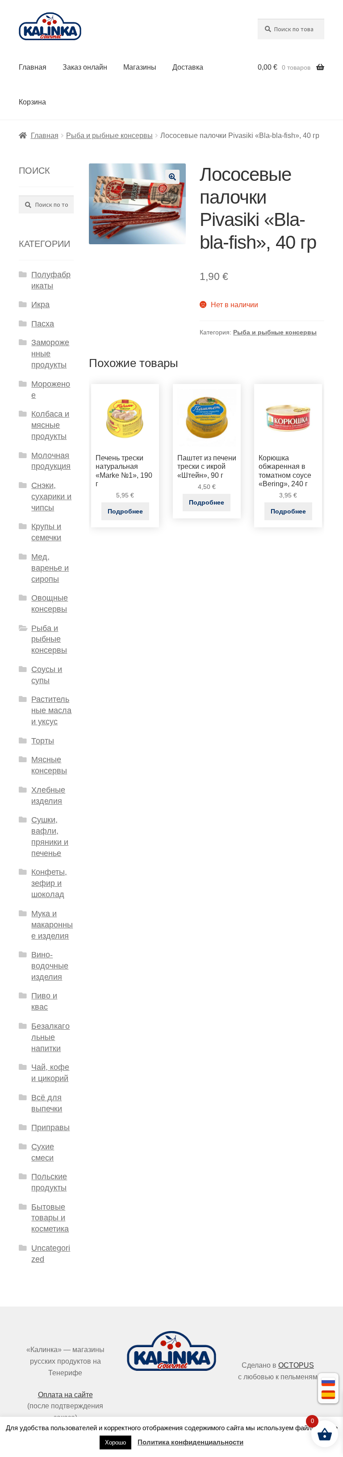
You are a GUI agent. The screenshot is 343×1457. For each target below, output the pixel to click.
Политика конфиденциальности (190, 1442)
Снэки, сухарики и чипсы (51, 496)
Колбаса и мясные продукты (50, 425)
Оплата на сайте (65, 1395)
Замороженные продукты (50, 353)
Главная (32, 67)
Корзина (32, 102)
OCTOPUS (296, 1365)
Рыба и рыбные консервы (109, 135)
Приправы (50, 1127)
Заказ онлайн (85, 67)
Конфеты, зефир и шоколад (49, 883)
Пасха (42, 323)
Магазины (139, 67)
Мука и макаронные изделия (52, 924)
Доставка (187, 67)
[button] (172, 177)
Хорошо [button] (115, 1442)
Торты (42, 740)
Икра (40, 304)
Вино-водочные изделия (49, 965)
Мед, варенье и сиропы (50, 568)
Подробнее (125, 511)
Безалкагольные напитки (50, 1037)
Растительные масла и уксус (51, 710)
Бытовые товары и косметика (50, 1218)
